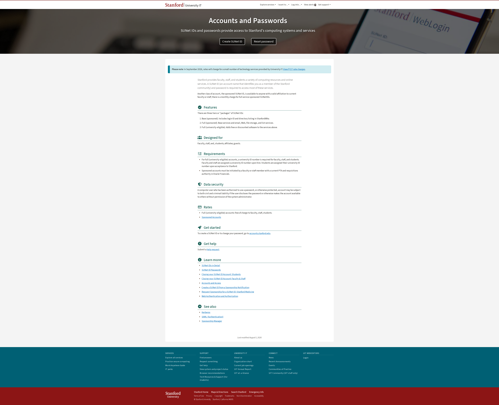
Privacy (209, 396)
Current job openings (244, 365)
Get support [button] (323, 4)
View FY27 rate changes (294, 69)
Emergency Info (256, 392)
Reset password (264, 41)
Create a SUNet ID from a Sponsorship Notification (225, 287)
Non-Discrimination (244, 396)
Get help (204, 365)
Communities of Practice (280, 369)
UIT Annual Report (242, 369)
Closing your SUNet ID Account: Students (221, 274)
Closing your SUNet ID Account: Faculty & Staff (223, 278)
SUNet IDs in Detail (211, 265)
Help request (213, 249)
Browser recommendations (212, 373)
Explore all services (174, 357)
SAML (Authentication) (212, 316)
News (271, 357)
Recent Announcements (280, 361)
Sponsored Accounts (211, 217)
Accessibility (259, 396)
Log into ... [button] (295, 4)
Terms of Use (199, 396)
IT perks (169, 369)
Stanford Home (201, 392)
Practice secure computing (177, 361)
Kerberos (206, 312)
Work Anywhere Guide (175, 365)
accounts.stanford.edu (259, 233)
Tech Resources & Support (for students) (213, 378)
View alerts (310, 4)
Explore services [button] (267, 4)
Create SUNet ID (232, 41)
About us (238, 357)
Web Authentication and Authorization (220, 296)
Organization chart (243, 361)
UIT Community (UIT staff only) (283, 373)
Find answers (206, 357)
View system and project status (214, 369)
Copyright (218, 396)
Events (272, 365)
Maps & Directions (219, 392)
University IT (193, 5)
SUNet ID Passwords (211, 270)
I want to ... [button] (283, 4)
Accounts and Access (211, 283)
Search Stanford (238, 392)
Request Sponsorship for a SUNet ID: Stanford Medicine (228, 291)
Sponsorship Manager (212, 321)
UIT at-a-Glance (241, 373)
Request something (209, 361)
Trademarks (229, 396)
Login (305, 357)
